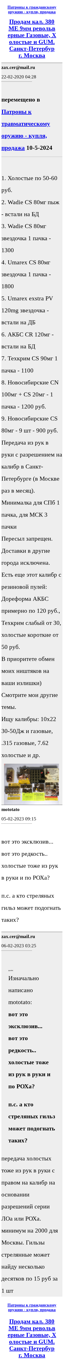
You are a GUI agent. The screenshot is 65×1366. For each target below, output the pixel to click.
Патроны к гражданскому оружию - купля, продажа (31, 9)
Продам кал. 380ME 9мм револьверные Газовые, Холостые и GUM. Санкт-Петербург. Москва (32, 38)
